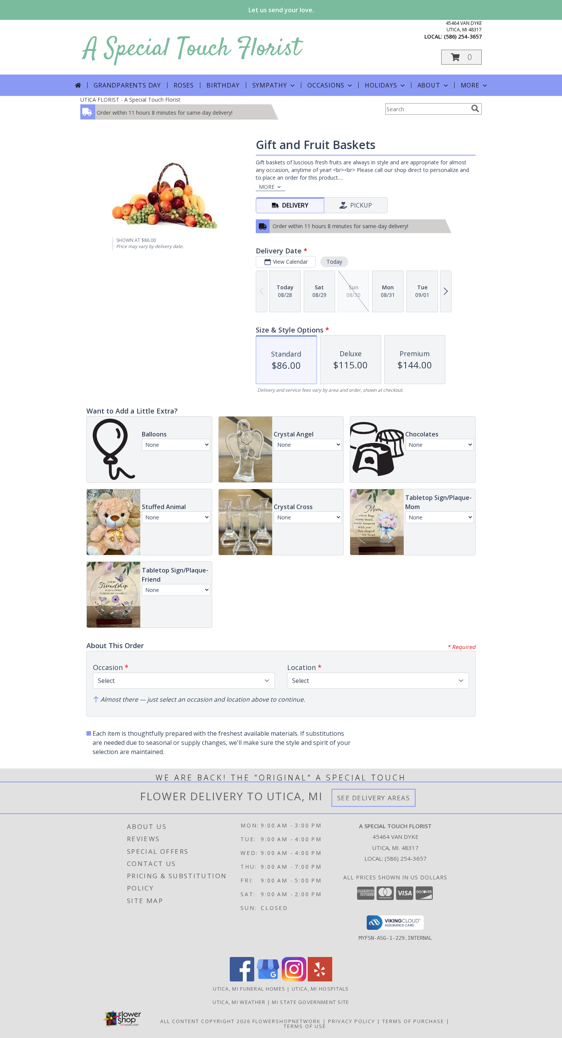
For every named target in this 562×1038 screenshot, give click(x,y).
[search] (475, 108)
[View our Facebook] (242, 979)
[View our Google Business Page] (268, 979)
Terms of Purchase (413, 1021)
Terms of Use (305, 1026)
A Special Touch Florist (192, 49)
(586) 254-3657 (463, 36)
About (428, 85)
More (470, 85)
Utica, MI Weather (239, 1002)
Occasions (325, 85)
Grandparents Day (127, 85)
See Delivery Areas (373, 797)
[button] (461, 57)
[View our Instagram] (294, 979)
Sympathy (269, 85)
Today (334, 261)
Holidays (381, 85)
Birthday (222, 85)
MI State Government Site (310, 1002)
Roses (184, 85)
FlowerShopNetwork (286, 1021)
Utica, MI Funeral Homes (249, 988)
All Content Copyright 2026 (205, 1021)
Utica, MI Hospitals (320, 988)
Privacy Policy (351, 1021)
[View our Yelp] (320, 979)
